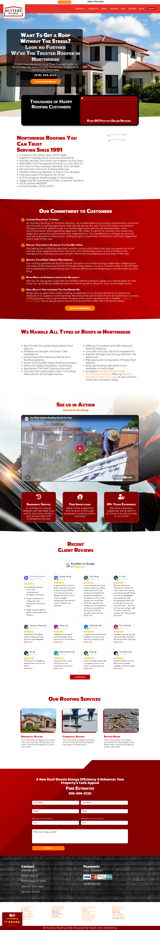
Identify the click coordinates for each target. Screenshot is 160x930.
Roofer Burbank (26, 911)
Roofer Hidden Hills (57, 908)
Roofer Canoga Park (27, 916)
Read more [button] (88, 616)
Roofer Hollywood (57, 909)
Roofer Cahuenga (26, 913)
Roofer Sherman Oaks (89, 918)
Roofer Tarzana (117, 908)
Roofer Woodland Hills (119, 917)
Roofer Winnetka (117, 916)
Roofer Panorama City (89, 911)
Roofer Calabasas (26, 914)
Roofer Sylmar (116, 907)
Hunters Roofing (75, 410)
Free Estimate (64, 2)
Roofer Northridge (87, 908)
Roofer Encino (25, 919)
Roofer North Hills (56, 917)
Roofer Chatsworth (27, 918)
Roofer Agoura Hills (27, 907)
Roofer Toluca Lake (118, 909)
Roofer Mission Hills (57, 914)
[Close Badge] (22, 913)
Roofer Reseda (86, 913)
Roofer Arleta (25, 908)
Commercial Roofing (98, 374)
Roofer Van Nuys (117, 913)
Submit (48, 848)
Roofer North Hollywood (89, 907)
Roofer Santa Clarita (88, 914)
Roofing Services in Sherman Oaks (109, 375)
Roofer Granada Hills (57, 907)
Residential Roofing (110, 371)
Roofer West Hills (117, 914)
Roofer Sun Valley (87, 921)
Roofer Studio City (87, 919)
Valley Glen (115, 910)
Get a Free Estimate (45, 81)
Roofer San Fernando (88, 916)
